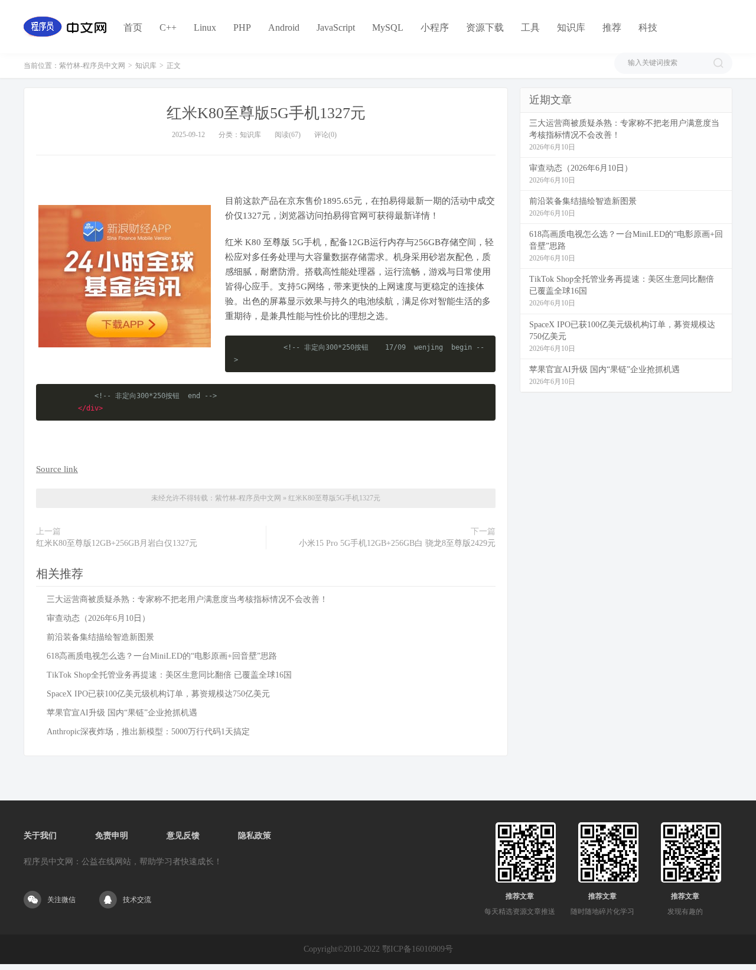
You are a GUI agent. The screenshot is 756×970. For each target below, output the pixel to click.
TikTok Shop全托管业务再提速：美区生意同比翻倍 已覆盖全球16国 (169, 674)
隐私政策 (254, 835)
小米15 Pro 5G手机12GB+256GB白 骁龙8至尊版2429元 (397, 543)
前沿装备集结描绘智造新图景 (100, 637)
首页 (132, 27)
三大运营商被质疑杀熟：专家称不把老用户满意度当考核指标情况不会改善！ (187, 599)
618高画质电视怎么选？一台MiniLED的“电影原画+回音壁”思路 (162, 656)
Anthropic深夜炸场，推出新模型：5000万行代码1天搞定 (148, 731)
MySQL (387, 27)
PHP (242, 27)
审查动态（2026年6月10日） (98, 618)
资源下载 (485, 27)
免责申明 (111, 835)
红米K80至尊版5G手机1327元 (266, 113)
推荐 (611, 27)
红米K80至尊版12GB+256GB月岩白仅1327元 (116, 543)
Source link (57, 469)
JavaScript (336, 27)
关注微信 (61, 900)
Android (283, 27)
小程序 (435, 27)
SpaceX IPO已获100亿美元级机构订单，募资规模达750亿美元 (158, 693)
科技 (647, 27)
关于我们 (40, 835)
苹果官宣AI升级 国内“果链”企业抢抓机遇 (122, 712)
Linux (205, 27)
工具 (530, 27)
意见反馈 (183, 835)
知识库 (571, 27)
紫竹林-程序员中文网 (92, 65)
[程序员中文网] (65, 27)
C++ (168, 27)
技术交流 (137, 900)
